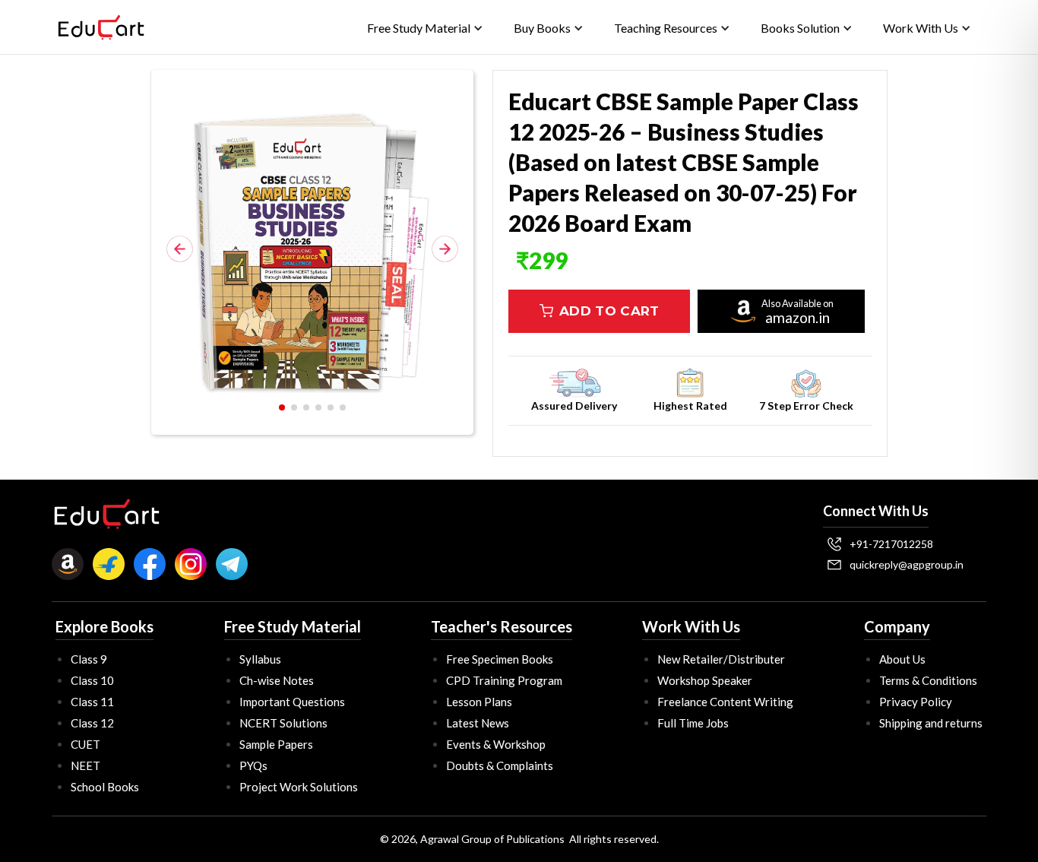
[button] (425, 28)
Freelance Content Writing (725, 701)
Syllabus (260, 659)
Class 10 (92, 680)
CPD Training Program (504, 680)
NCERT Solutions (283, 723)
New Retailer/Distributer (721, 659)
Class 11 (92, 701)
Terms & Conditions (928, 680)
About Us (902, 659)
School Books (105, 787)
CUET (85, 744)
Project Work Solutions (298, 787)
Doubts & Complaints (499, 765)
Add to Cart (609, 310)
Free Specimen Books (499, 659)
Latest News (477, 723)
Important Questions (292, 701)
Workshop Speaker (704, 680)
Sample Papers (276, 744)
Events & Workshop (496, 744)
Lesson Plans (479, 701)
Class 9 (89, 659)
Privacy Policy (915, 701)
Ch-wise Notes (276, 680)
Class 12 (92, 723)
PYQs (253, 765)
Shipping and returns (931, 723)
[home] (101, 27)
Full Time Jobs (693, 723)
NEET (85, 765)
